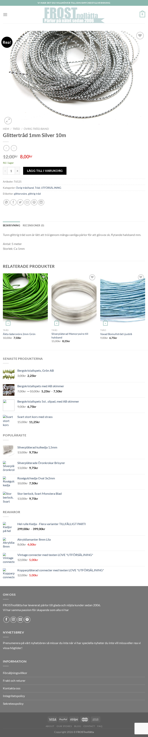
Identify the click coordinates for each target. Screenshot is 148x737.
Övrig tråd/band (36, 128)
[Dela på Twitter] (20, 202)
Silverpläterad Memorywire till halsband (69, 335)
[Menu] (5, 14)
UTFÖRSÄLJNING (51, 187)
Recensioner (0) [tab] (33, 225)
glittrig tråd (34, 193)
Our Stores (64, 726)
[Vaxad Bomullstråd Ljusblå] (122, 300)
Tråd (16, 128)
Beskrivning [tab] (11, 225)
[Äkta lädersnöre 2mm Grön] (25, 300)
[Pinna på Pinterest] (34, 202)
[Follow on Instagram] (13, 619)
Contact (89, 726)
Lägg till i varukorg (45, 170)
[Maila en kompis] (27, 202)
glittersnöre (20, 193)
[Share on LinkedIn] (41, 202)
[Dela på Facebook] (13, 202)
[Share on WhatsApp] (6, 202)
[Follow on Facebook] (6, 619)
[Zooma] (8, 120)
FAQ (99, 726)
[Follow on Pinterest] (27, 619)
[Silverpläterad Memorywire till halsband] (73, 300)
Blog (77, 726)
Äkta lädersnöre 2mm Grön (19, 334)
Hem (6, 128)
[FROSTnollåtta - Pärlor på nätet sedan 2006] (74, 14)
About (50, 726)
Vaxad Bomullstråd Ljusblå (116, 334)
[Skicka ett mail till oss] (20, 619)
